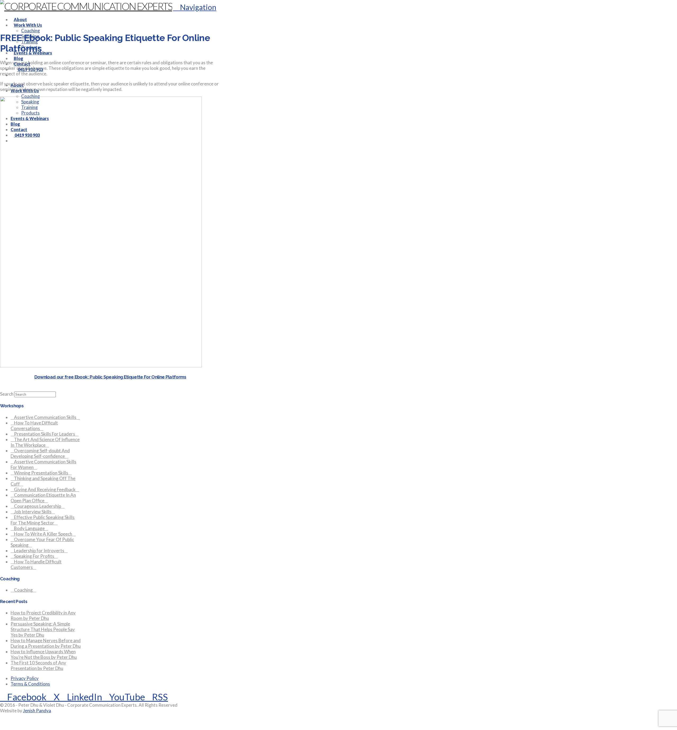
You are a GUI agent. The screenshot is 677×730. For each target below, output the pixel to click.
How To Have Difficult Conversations (34, 425)
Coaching (23, 590)
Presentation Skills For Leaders (44, 434)
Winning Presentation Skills (41, 473)
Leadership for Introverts (39, 550)
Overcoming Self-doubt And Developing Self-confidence (40, 453)
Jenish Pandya (37, 710)
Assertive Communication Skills (45, 417)
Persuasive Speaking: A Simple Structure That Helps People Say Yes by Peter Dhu (43, 629)
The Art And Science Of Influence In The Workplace (45, 442)
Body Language (29, 528)
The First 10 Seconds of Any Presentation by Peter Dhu (38, 665)
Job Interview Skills (33, 511)
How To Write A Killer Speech (43, 534)
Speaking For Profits (34, 556)
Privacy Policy (25, 678)
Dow (39, 377)
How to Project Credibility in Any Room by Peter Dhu (43, 615)
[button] (194, 7)
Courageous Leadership (37, 506)
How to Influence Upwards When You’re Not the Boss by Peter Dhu (44, 654)
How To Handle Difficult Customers (36, 564)
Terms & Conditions (30, 684)
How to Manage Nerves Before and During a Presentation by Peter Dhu (46, 643)
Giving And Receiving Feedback (45, 489)
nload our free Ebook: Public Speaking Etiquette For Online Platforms (115, 377)
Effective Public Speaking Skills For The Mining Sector (43, 520)
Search (6, 394)
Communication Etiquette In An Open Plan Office (43, 497)
